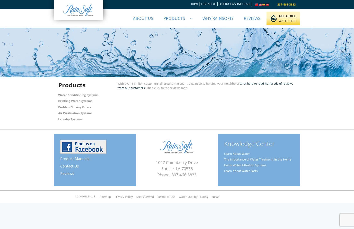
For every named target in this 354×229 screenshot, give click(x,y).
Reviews (67, 173)
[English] (260, 4)
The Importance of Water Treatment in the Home (257, 159)
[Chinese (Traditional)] (256, 4)
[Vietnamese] (267, 4)
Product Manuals (75, 158)
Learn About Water (237, 154)
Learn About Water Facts (241, 171)
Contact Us (69, 166)
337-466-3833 (286, 4)
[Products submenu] (193, 18)
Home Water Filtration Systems (245, 165)
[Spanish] (264, 4)
